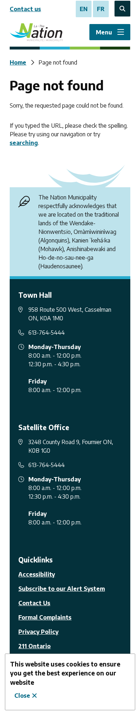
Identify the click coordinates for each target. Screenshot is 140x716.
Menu (104, 32)
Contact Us (34, 603)
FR (100, 9)
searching (24, 142)
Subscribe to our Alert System (61, 588)
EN (84, 9)
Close (22, 695)
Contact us (25, 9)
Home (18, 62)
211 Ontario (34, 646)
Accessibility (36, 574)
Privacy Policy (38, 631)
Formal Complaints (44, 617)
